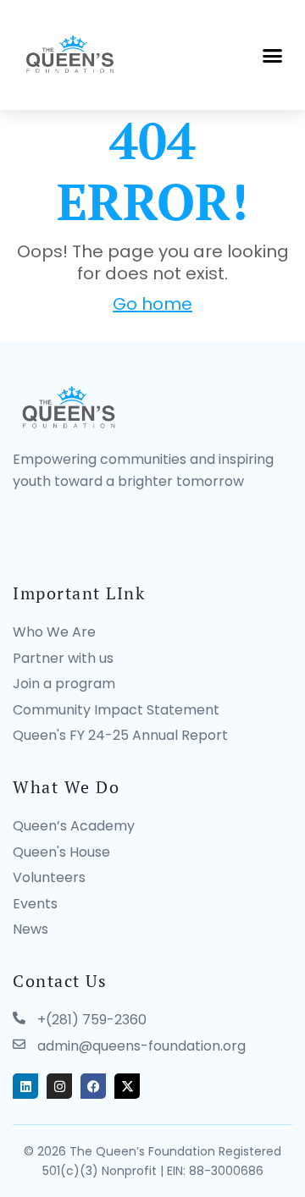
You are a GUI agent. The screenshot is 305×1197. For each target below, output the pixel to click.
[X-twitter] (127, 1086)
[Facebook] (93, 1086)
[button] (273, 55)
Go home (152, 304)
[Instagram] (59, 1086)
